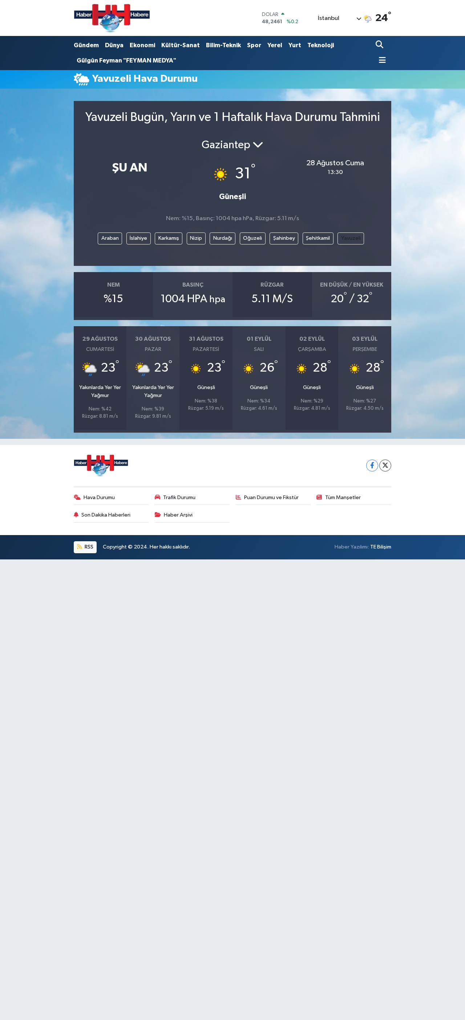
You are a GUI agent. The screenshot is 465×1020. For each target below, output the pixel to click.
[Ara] (380, 45)
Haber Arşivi (178, 515)
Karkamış (168, 238)
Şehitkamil (318, 238)
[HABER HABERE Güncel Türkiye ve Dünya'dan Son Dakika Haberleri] (112, 18)
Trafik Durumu (179, 497)
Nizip (196, 238)
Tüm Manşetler (343, 497)
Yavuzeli (351, 238)
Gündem (86, 45)
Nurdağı (222, 238)
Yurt (294, 45)
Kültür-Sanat (180, 45)
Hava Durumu (99, 497)
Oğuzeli (252, 238)
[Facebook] (372, 465)
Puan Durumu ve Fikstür (271, 497)
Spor (254, 45)
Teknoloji (320, 45)
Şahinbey (284, 238)
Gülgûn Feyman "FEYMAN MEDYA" (126, 60)
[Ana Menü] (381, 61)
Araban (110, 238)
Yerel (274, 45)
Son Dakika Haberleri (105, 515)
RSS (88, 547)
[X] (385, 465)
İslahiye (138, 238)
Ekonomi (142, 45)
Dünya (114, 45)
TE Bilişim (380, 547)
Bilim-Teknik (223, 45)
